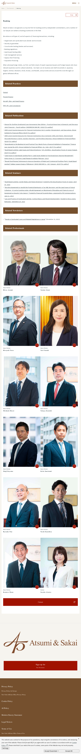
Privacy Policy (7, 686)
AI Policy (5, 708)
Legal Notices (7, 722)
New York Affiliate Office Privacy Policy (14, 695)
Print (71, 15)
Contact (40, 602)
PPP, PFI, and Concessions (11, 105)
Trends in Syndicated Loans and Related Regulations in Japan (25, 219)
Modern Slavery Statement (12, 715)
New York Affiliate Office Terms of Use (13, 733)
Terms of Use (7, 729)
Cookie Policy (7, 701)
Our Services (10, 8)
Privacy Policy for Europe (9, 691)
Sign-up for (40, 665)
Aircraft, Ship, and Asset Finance (13, 101)
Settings (5, 748)
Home (3, 8)
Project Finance (8, 97)
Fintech (5, 92)
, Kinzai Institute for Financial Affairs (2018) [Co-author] (40, 138)
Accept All (68, 751)
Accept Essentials (51, 751)
